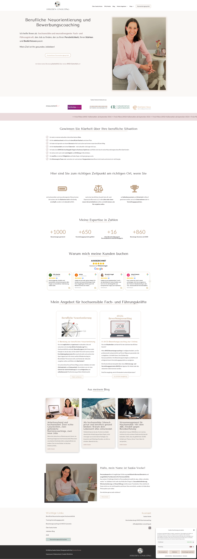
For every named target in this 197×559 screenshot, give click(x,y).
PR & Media (107, 6)
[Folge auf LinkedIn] (150, 528)
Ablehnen (174, 552)
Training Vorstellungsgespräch (55, 520)
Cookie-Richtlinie (168, 555)
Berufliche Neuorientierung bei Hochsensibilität (60, 516)
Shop (131, 6)
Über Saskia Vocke (97, 6)
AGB (47, 535)
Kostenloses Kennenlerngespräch (58, 55)
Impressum (185, 555)
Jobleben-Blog (50, 531)
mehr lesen (51, 449)
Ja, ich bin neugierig (120, 376)
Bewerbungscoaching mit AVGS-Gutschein (58, 524)
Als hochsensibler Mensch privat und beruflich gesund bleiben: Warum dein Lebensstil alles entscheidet (97, 425)
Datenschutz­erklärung (177, 555)
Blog (114, 6)
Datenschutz (57, 554)
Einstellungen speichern (188, 552)
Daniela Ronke (76, 550)
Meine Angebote (121, 6)
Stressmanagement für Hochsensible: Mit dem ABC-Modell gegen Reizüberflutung (132, 425)
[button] (194, 530)
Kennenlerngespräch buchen (58, 539)
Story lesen (105, 497)
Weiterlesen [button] (53, 287)
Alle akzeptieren (163, 552)
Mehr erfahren (77, 377)
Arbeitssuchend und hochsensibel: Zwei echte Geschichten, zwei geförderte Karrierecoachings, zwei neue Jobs (60, 427)
